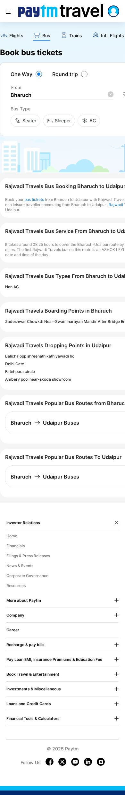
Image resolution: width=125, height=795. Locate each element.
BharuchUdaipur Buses (45, 422)
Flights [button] (16, 35)
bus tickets (34, 199)
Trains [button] (75, 35)
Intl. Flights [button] (112, 35)
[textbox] (62, 95)
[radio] (27, 74)
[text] (11, 36)
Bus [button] (46, 35)
